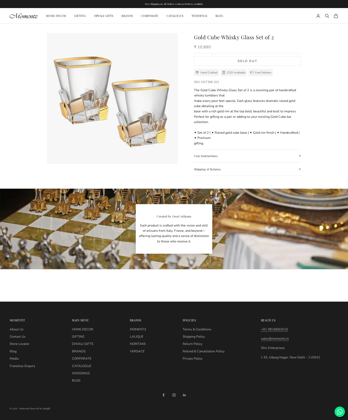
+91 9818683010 (274, 329)
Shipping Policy (194, 336)
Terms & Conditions (197, 329)
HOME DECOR (56, 16)
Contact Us (18, 336)
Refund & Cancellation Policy (204, 351)
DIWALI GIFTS (103, 16)
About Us (17, 329)
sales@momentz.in (275, 338)
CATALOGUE (175, 16)
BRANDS (127, 16)
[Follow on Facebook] (164, 395)
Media (14, 358)
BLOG (219, 16)
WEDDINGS (199, 16)
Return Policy (192, 344)
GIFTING (80, 16)
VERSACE (137, 351)
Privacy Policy (192, 358)
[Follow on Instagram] (174, 395)
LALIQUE (136, 336)
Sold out (247, 61)
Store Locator (19, 344)
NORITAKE (138, 344)
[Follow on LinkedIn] (184, 395)
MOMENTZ (138, 329)
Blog (13, 351)
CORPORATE (149, 16)
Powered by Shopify (40, 408)
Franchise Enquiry (22, 366)
